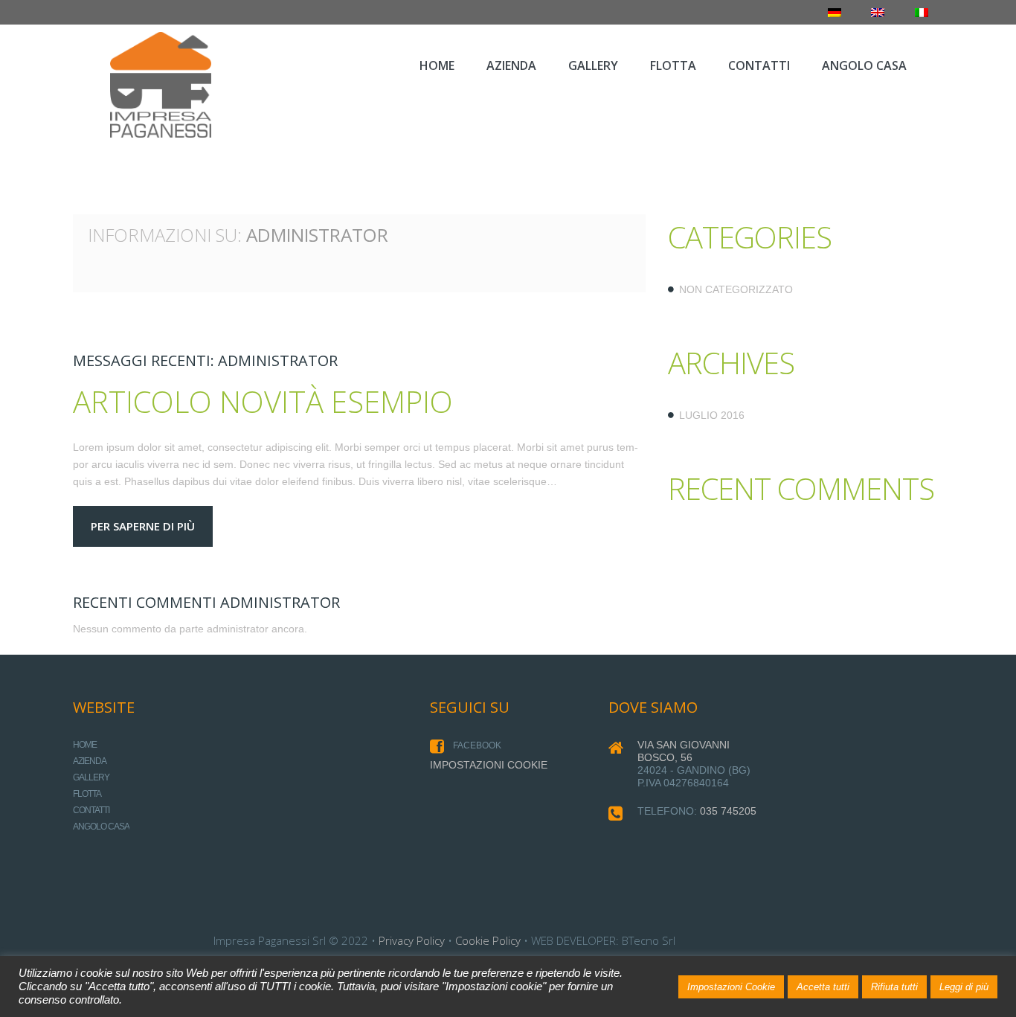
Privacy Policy (412, 940)
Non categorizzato (736, 289)
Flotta (87, 794)
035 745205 (728, 811)
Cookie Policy (488, 940)
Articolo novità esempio (263, 401)
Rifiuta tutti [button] (894, 986)
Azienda (89, 761)
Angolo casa (101, 826)
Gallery (91, 777)
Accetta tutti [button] (823, 986)
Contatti (91, 810)
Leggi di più (963, 986)
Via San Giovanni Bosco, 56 (683, 751)
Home (85, 745)
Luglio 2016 (712, 415)
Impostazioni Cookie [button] (731, 986)
